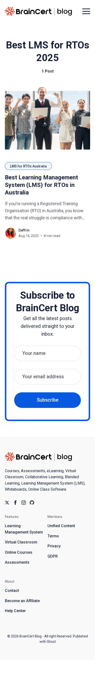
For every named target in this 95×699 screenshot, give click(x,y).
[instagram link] (23, 502)
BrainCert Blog (30, 636)
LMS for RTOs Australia (28, 166)
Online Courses (18, 552)
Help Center (15, 610)
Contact (12, 590)
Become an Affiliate (22, 600)
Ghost (51, 642)
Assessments (17, 562)
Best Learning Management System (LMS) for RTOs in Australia (41, 185)
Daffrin (24, 230)
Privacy (54, 546)
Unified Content (61, 526)
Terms (53, 536)
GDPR (53, 556)
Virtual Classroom (21, 542)
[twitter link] (7, 502)
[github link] (32, 502)
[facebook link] (15, 502)
